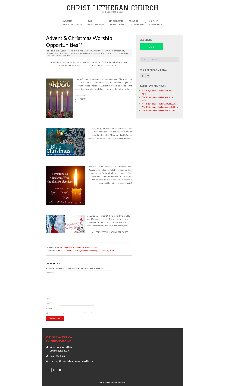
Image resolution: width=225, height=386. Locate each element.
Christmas (82, 51)
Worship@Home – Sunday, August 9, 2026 (160, 104)
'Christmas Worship (86, 53)
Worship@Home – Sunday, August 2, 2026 (160, 107)
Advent (74, 51)
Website (49, 308)
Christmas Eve (53, 56)
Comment (50, 273)
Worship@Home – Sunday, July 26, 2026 (159, 110)
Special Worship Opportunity (99, 51)
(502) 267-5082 (57, 355)
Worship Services (66, 56)
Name (48, 298)
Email (48, 303)
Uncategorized (118, 51)
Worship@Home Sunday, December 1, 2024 (78, 247)
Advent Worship (107, 53)
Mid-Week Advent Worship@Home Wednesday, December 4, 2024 (85, 250)
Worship (50, 53)
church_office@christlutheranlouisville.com (72, 361)
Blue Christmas (121, 53)
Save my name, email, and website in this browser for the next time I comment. (76, 313)
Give (151, 46)
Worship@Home (61, 53)
